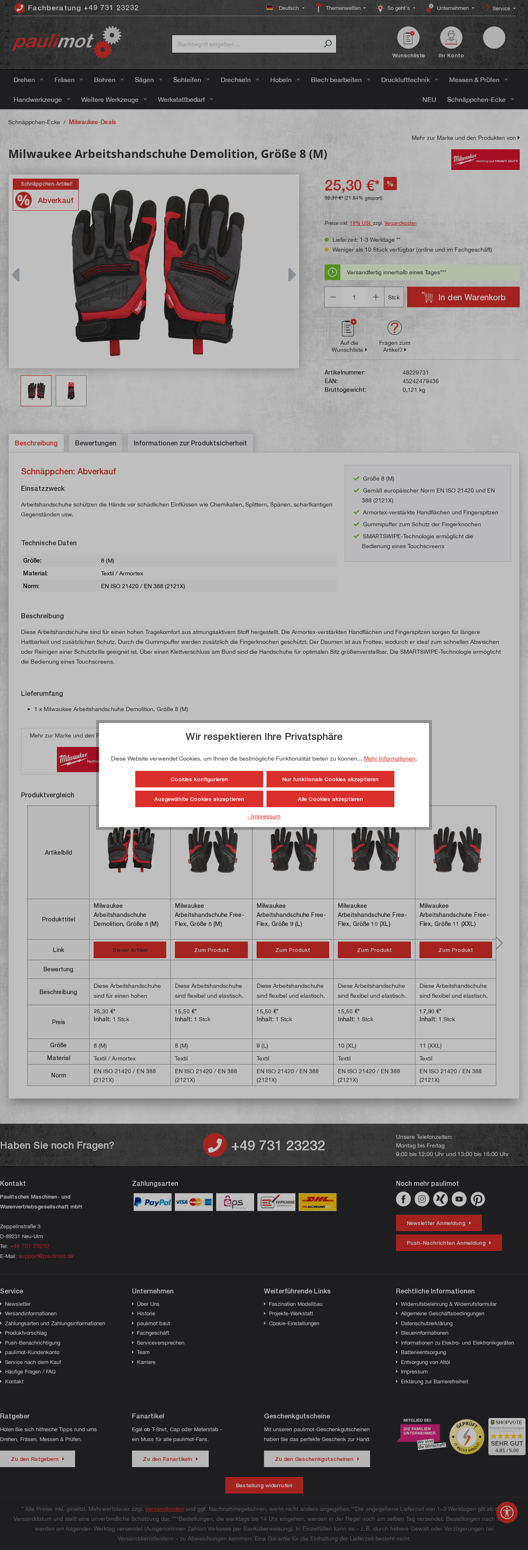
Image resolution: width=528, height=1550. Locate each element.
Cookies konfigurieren (199, 779)
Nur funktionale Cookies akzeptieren (330, 779)
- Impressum (264, 816)
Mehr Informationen (389, 758)
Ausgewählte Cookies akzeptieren (199, 799)
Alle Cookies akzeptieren (330, 799)
